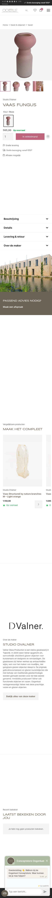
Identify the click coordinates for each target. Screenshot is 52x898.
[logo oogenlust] (10, 10)
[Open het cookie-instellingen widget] (4, 893)
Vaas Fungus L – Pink (14, 493)
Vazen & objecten (18, 25)
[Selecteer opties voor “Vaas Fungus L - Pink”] (38, 504)
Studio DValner (9, 99)
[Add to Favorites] (48, 136)
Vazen (30, 25)
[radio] (8, 121)
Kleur (5, 112)
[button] (30, 10)
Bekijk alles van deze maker (20, 696)
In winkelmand (30, 136)
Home (5, 25)
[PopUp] (35, 10)
